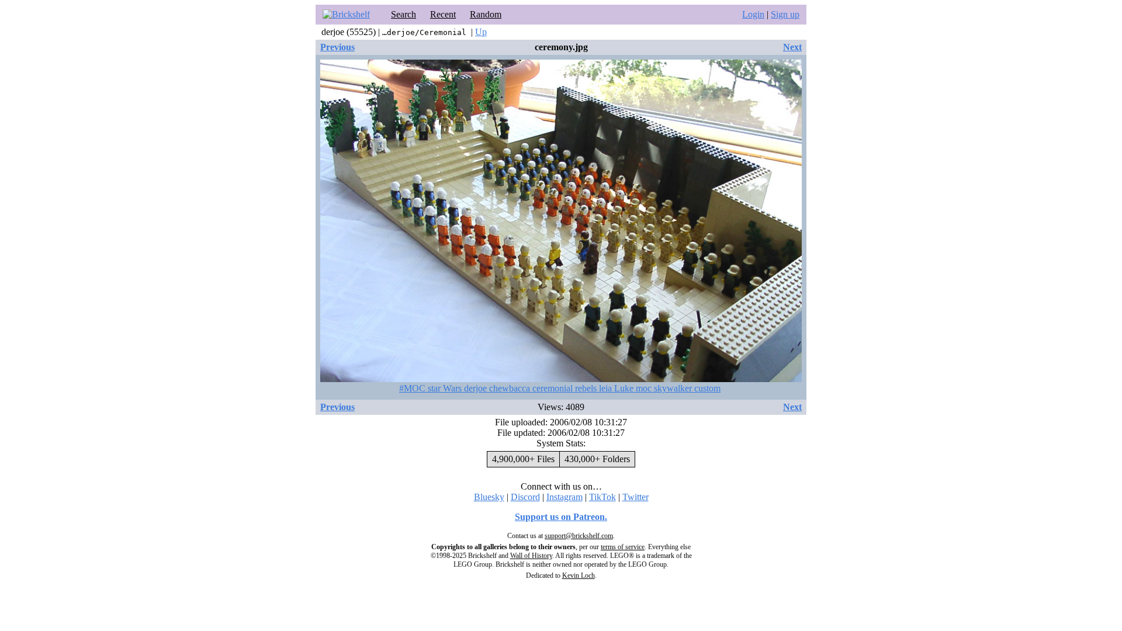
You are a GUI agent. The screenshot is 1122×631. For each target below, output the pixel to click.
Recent (443, 14)
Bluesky (489, 497)
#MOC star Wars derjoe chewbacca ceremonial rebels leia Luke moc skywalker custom (560, 388)
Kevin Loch (578, 575)
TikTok (602, 497)
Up (481, 32)
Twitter (635, 497)
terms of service (623, 547)
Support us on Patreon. (561, 517)
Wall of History (531, 556)
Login (753, 14)
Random (485, 14)
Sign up (785, 14)
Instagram (564, 497)
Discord (525, 497)
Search (403, 14)
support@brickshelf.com (579, 536)
